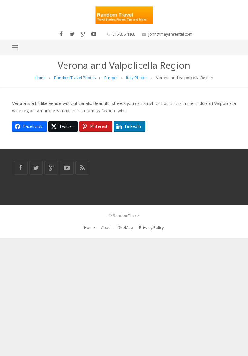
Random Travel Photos (75, 77)
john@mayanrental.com (170, 34)
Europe (111, 77)
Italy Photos (137, 77)
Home (40, 77)
